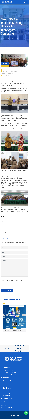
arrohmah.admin (8, 70)
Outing (6, 232)
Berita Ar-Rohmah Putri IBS (10, 71)
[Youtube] (20, 346)
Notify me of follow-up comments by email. (13, 280)
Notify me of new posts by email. (10, 286)
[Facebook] (15, 346)
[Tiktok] (23, 346)
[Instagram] (18, 346)
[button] (25, 2)
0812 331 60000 (5, 403)
